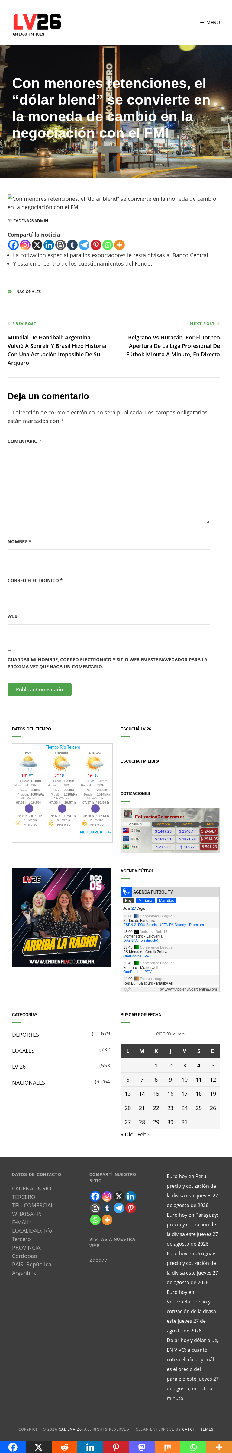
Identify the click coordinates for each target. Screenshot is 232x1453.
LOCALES (23, 1050)
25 (199, 1107)
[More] (119, 245)
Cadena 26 (70, 1429)
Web (13, 616)
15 (156, 1093)
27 (128, 1122)
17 (185, 1093)
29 (156, 1122)
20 (128, 1107)
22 (156, 1107)
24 (185, 1107)
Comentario (24, 441)
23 (170, 1107)
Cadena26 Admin (30, 220)
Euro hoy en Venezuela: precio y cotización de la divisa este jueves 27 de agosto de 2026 (191, 1311)
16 (170, 1093)
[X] (37, 245)
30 (170, 1122)
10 (185, 1079)
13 (128, 1093)
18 (199, 1093)
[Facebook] (13, 245)
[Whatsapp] (107, 245)
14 (142, 1093)
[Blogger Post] (60, 245)
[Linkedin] (49, 245)
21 (142, 1107)
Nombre (19, 541)
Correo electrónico (35, 580)
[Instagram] (25, 245)
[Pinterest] (96, 245)
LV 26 (19, 1066)
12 (213, 1079)
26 (213, 1107)
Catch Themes (198, 1429)
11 (199, 1079)
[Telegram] (84, 245)
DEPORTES (25, 1034)
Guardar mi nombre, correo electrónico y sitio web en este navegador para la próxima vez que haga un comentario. (107, 663)
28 (142, 1122)
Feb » (144, 1134)
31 (185, 1122)
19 (213, 1093)
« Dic (127, 1134)
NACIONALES (28, 291)
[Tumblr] (72, 245)
